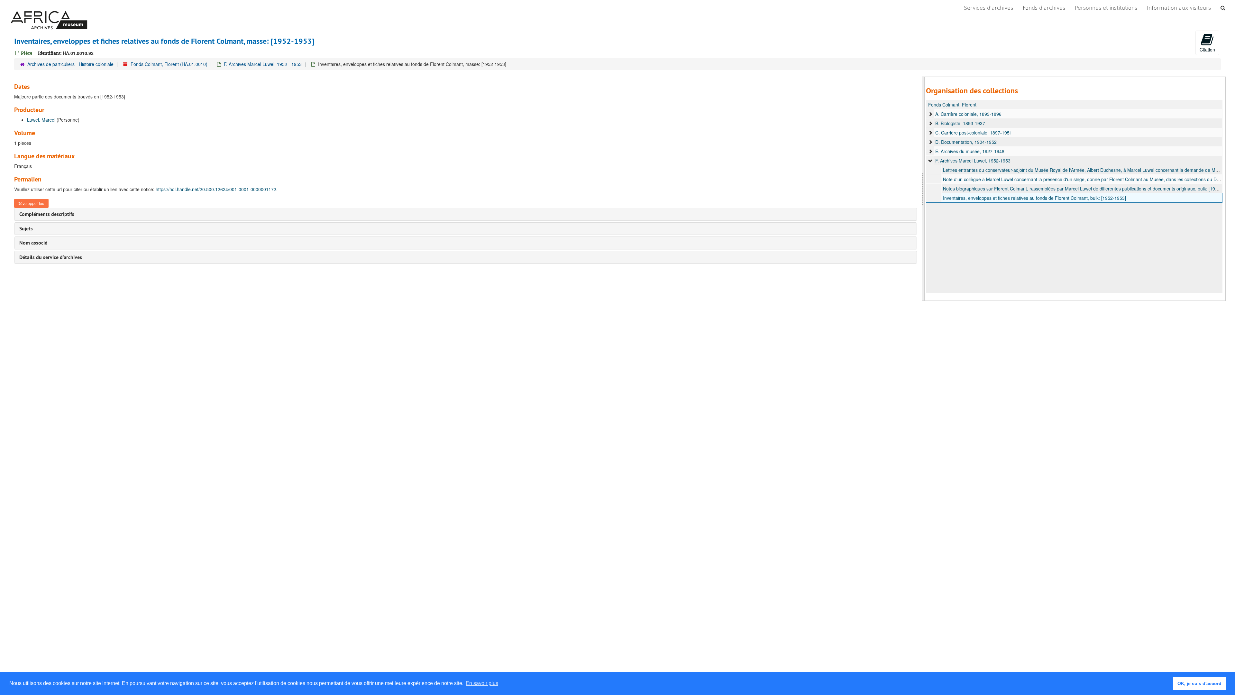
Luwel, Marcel (41, 119)
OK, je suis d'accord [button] (1199, 683)
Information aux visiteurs (1179, 8)
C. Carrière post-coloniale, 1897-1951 (973, 132)
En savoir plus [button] (482, 683)
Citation (1207, 49)
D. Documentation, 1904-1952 (966, 142)
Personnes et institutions (1106, 8)
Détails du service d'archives (50, 257)
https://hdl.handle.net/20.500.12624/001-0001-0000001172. (217, 189)
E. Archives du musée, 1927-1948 (969, 151)
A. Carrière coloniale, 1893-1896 (968, 114)
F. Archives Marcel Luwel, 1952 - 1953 (263, 64)
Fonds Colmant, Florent (952, 104)
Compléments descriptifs (46, 214)
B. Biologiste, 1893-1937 (960, 123)
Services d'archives (988, 8)
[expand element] (930, 114)
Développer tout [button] (31, 203)
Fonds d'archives (1044, 8)
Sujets (26, 228)
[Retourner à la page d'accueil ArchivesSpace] (49, 8)
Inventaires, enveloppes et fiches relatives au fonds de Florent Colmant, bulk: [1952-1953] (1034, 198)
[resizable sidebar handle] (923, 189)
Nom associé (33, 242)
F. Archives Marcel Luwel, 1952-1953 (973, 160)
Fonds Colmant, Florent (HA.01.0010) (169, 64)
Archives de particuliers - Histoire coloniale (70, 64)
